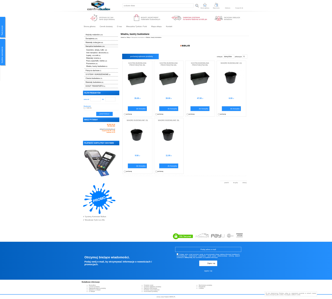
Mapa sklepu (156, 26)
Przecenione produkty (151, 291)
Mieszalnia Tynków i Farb (136, 26)
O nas (119, 26)
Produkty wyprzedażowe (152, 290)
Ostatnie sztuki (148, 285)
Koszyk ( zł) (239, 8)
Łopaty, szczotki (93, 55)
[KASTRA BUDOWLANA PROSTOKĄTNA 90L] (200, 86)
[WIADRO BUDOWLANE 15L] (137, 141)
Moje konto (216, 8)
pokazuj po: (239, 56)
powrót (226, 182)
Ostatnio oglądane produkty (152, 286)
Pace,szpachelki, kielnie (96, 61)
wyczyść (116, 114)
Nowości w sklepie (95, 290)
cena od (86, 99)
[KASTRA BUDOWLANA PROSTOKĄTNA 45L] (137, 86)
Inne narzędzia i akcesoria (97, 53)
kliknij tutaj (188, 257)
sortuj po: (220, 56)
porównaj (129, 114)
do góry (235, 182)
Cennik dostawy (106, 26)
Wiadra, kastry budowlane (96, 66)
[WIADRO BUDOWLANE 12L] (231, 84)
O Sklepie (92, 291)
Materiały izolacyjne (94, 42)
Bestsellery (92, 285)
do (103, 99)
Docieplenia (91, 38)
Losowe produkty (94, 286)
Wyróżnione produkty (205, 285)
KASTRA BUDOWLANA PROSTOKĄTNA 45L (137, 64)
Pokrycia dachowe (93, 70)
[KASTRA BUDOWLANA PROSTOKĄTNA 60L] (168, 86)
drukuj (244, 182)
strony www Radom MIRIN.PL (166, 297)
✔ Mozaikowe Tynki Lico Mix (94, 220)
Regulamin (202, 286)
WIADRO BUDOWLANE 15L (137, 120)
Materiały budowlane (94, 82)
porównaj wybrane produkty (141, 56)
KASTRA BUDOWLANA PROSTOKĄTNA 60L (169, 64)
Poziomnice (92, 63)
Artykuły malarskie (94, 35)
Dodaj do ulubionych (149, 114)
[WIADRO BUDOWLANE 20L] (168, 141)
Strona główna (204, 8)
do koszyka (141, 109)
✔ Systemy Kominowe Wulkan (94, 217)
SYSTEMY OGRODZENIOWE (98, 74)
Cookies (201, 288)
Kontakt (169, 26)
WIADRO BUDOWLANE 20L (168, 120)
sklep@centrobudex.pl (107, 129)
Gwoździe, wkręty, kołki (96, 50)
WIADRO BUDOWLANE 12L (231, 63)
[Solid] (185, 46)
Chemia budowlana (94, 78)
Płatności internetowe (150, 288)
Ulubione (227, 8)
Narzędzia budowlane (95, 46)
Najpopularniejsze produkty (97, 288)
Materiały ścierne (93, 58)
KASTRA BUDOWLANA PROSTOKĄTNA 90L (200, 64)
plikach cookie (296, 294)
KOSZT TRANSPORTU (95, 86)
